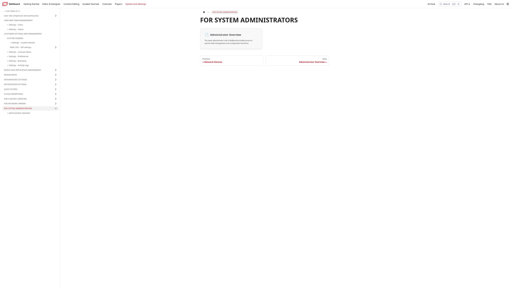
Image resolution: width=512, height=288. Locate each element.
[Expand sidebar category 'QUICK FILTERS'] (56, 89)
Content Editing (71, 4)
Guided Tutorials (91, 4)
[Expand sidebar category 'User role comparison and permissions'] (56, 16)
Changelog (478, 4)
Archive (431, 4)
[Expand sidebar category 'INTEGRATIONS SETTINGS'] (56, 79)
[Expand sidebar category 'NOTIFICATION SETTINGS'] (56, 84)
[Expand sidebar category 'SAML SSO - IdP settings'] (56, 47)
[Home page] (204, 12)
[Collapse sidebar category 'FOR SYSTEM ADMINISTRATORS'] (56, 108)
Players (118, 4)
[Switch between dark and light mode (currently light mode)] (508, 4)
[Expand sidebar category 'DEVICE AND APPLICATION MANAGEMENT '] (56, 70)
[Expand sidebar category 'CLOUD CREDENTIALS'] (56, 94)
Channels (107, 4)
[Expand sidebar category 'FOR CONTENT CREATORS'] (56, 99)
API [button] (466, 4)
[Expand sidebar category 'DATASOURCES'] (56, 75)
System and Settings (135, 4)
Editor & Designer (51, 4)
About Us (499, 4)
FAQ (489, 4)
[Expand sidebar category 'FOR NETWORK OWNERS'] (56, 103)
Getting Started (31, 4)
